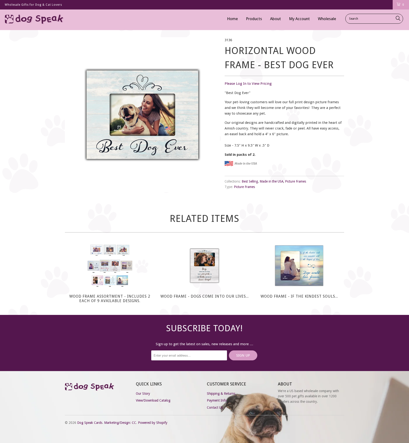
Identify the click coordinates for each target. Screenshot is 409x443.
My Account (299, 18)
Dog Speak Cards (89, 423)
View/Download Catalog (153, 400)
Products (254, 18)
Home (232, 18)
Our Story (143, 393)
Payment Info (217, 400)
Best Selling (250, 181)
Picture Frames (295, 181)
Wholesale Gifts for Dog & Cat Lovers (33, 4)
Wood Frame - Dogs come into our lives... (204, 265)
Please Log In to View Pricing (248, 83)
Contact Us (215, 407)
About (275, 18)
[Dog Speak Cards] (35, 19)
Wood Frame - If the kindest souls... (299, 265)
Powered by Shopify (152, 423)
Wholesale (327, 18)
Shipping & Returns (221, 393)
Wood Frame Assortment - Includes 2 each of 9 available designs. (110, 265)
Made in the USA (271, 181)
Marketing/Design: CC (120, 423)
